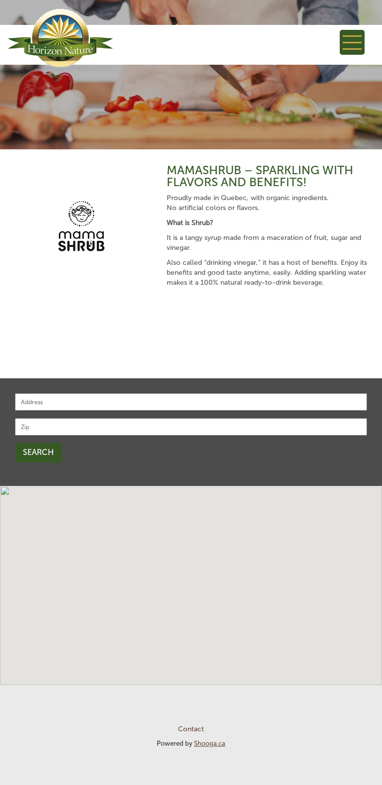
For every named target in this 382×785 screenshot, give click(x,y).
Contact (191, 729)
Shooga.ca (209, 743)
